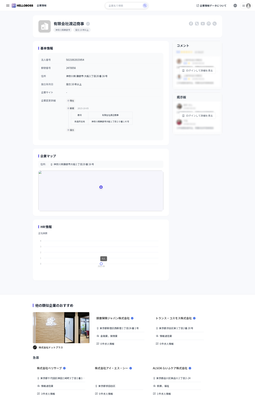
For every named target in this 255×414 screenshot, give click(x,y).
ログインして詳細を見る (199, 70)
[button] (101, 188)
